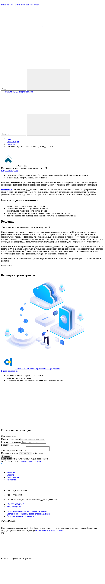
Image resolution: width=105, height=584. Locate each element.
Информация (24, 5)
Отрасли (14, 5)
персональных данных (30, 461)
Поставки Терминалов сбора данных (43, 368)
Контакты (35, 5)
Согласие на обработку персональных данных (28, 514)
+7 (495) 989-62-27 (9, 92)
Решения (5, 5)
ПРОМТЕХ (6, 189)
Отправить (6, 456)
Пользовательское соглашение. (49, 530)
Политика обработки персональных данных (27, 511)
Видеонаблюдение (9, 170)
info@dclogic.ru (26, 92)
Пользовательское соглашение (21, 516)
